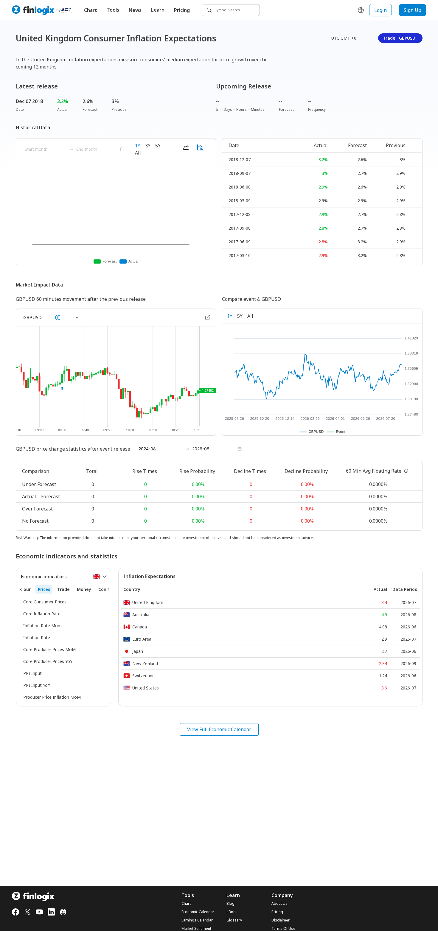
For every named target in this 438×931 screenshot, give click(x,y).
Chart (90, 10)
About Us (279, 903)
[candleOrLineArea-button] (58, 317)
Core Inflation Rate (41, 613)
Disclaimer (280, 920)
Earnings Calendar (197, 920)
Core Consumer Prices (44, 602)
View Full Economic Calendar (219, 729)
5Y (158, 145)
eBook (231, 912)
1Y (137, 145)
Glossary (234, 920)
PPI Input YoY (36, 685)
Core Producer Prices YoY (47, 661)
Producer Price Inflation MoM (52, 697)
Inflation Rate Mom (42, 625)
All (138, 153)
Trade (399, 38)
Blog (230, 903)
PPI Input (32, 673)
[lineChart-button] (186, 149)
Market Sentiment (196, 928)
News (135, 10)
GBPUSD (32, 317)
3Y (147, 145)
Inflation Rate (36, 637)
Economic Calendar (197, 912)
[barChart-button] (200, 149)
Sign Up (412, 10)
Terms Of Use (283, 928)
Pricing (182, 10)
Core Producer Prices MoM (49, 649)
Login (380, 10)
